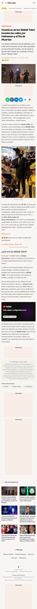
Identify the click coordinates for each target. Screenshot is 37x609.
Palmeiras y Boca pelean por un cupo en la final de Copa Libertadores (27, 499)
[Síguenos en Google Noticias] (25, 99)
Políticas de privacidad (26, 571)
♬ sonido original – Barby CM (11, 244)
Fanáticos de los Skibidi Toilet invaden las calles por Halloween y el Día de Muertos (9, 499)
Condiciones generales (11, 571)
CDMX (6, 386)
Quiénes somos (18, 569)
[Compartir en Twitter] (21, 99)
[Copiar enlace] (29, 99)
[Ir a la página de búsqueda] (34, 3)
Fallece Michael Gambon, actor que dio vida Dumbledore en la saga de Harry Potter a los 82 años (27, 538)
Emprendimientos (20, 554)
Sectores (31, 554)
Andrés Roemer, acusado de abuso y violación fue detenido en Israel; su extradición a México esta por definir (27, 519)
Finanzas (14, 558)
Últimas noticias (8, 554)
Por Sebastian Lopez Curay (9, 58)
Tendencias (6, 26)
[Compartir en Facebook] (12, 99)
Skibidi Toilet (17, 386)
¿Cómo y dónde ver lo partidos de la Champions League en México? (9, 518)
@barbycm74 (5, 234)
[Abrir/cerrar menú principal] (2, 3)
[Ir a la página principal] (10, 3)
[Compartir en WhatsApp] (7, 99)
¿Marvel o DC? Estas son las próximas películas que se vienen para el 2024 (9, 538)
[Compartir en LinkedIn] (16, 99)
